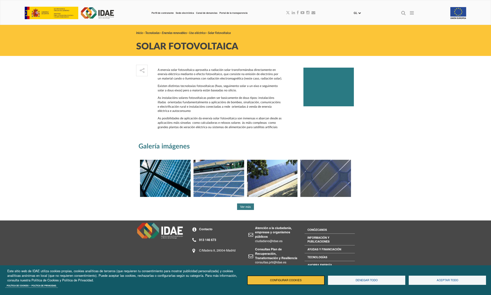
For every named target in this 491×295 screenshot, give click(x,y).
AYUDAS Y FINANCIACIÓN (324, 249)
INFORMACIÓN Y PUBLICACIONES (318, 239)
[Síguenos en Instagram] (308, 13)
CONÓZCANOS (317, 230)
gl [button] (356, 13)
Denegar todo (367, 280)
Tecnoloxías (152, 32)
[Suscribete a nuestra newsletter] (313, 13)
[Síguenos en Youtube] (302, 13)
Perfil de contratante (163, 13)
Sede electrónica (185, 13)
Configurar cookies (286, 280)
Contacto (206, 229)
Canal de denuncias (206, 13)
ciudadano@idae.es (269, 241)
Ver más (245, 206)
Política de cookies (18, 285)
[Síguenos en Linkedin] (293, 13)
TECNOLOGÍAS (317, 257)
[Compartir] (142, 70)
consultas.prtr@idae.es (270, 262)
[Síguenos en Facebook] (298, 13)
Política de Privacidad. (44, 285)
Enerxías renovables (174, 32)
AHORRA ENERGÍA (319, 265)
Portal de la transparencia (233, 13)
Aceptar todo (447, 280)
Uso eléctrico (197, 32)
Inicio (139, 32)
